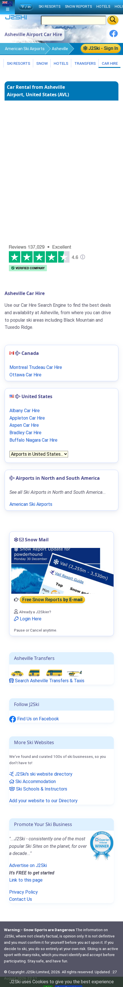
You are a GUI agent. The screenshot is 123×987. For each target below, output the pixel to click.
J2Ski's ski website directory (43, 774)
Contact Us (20, 899)
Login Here (30, 619)
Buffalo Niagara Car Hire (33, 440)
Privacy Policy (23, 892)
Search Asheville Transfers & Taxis (49, 680)
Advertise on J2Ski (28, 865)
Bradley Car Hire (25, 432)
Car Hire (109, 63)
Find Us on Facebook (37, 718)
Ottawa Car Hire (25, 375)
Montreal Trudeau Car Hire (35, 367)
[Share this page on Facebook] (113, 36)
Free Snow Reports (52, 599)
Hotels (60, 63)
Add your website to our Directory (43, 800)
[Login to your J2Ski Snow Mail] (61, 571)
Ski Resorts (18, 63)
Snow (41, 63)
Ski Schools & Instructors (41, 789)
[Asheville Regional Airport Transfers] (46, 673)
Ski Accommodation (35, 781)
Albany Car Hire (24, 410)
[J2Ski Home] (16, 18)
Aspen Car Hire (24, 425)
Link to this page (26, 880)
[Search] (112, 20)
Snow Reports (78, 6)
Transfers (85, 63)
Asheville (60, 48)
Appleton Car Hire (27, 418)
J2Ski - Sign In (102, 48)
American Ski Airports (25, 48)
